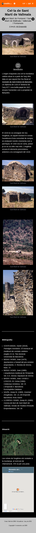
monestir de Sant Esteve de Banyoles (17, 82)
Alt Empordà (21, 27)
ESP (29, 3)
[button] (32, 3)
